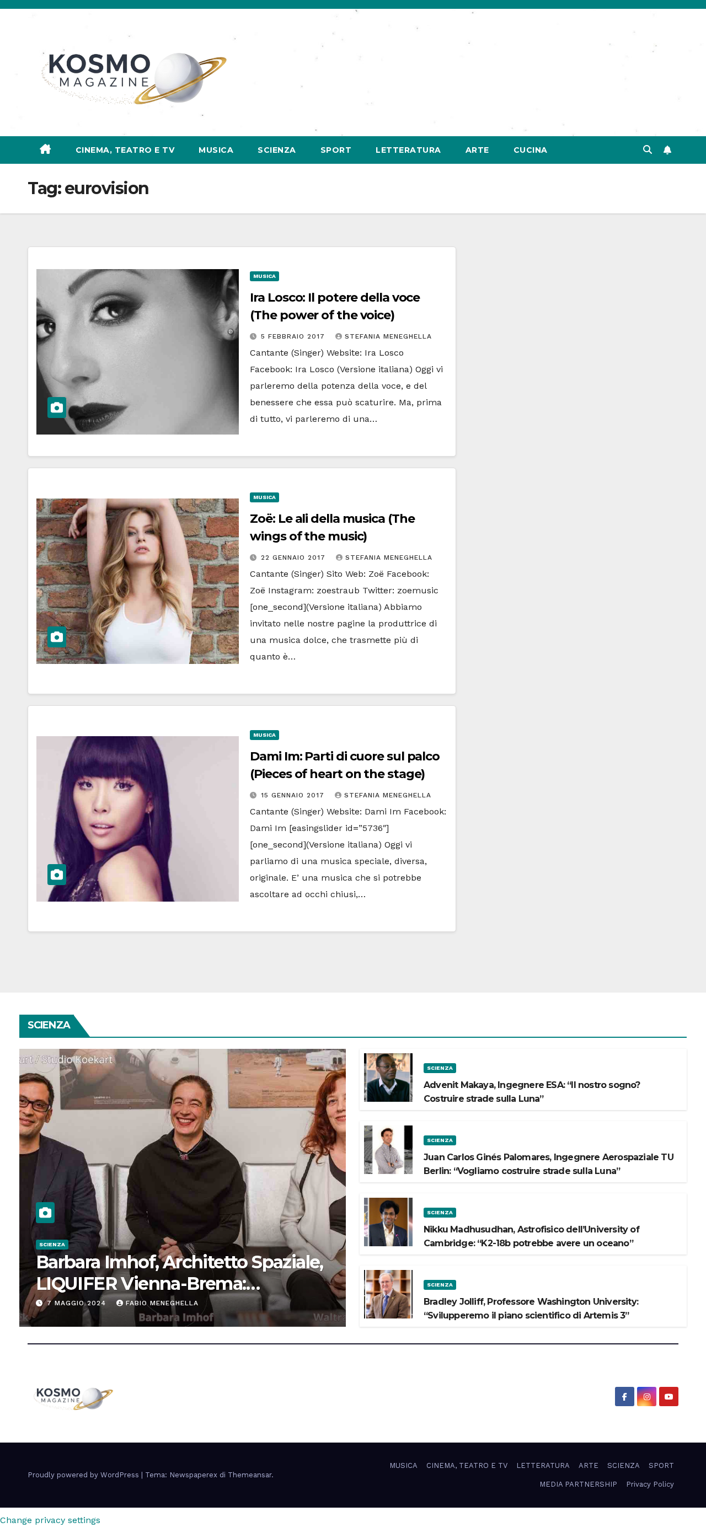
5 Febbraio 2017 (294, 336)
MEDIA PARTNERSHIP (578, 1484)
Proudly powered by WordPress (84, 1475)
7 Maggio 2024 (78, 1303)
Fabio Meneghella (162, 1303)
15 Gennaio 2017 (294, 795)
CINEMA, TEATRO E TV (125, 150)
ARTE (477, 150)
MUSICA (216, 150)
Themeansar (249, 1475)
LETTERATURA (408, 150)
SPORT (336, 150)
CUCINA (531, 150)
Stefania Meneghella (388, 336)
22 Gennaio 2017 (294, 557)
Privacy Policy (650, 1484)
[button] (647, 149)
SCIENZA (277, 150)
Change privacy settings (50, 1520)
